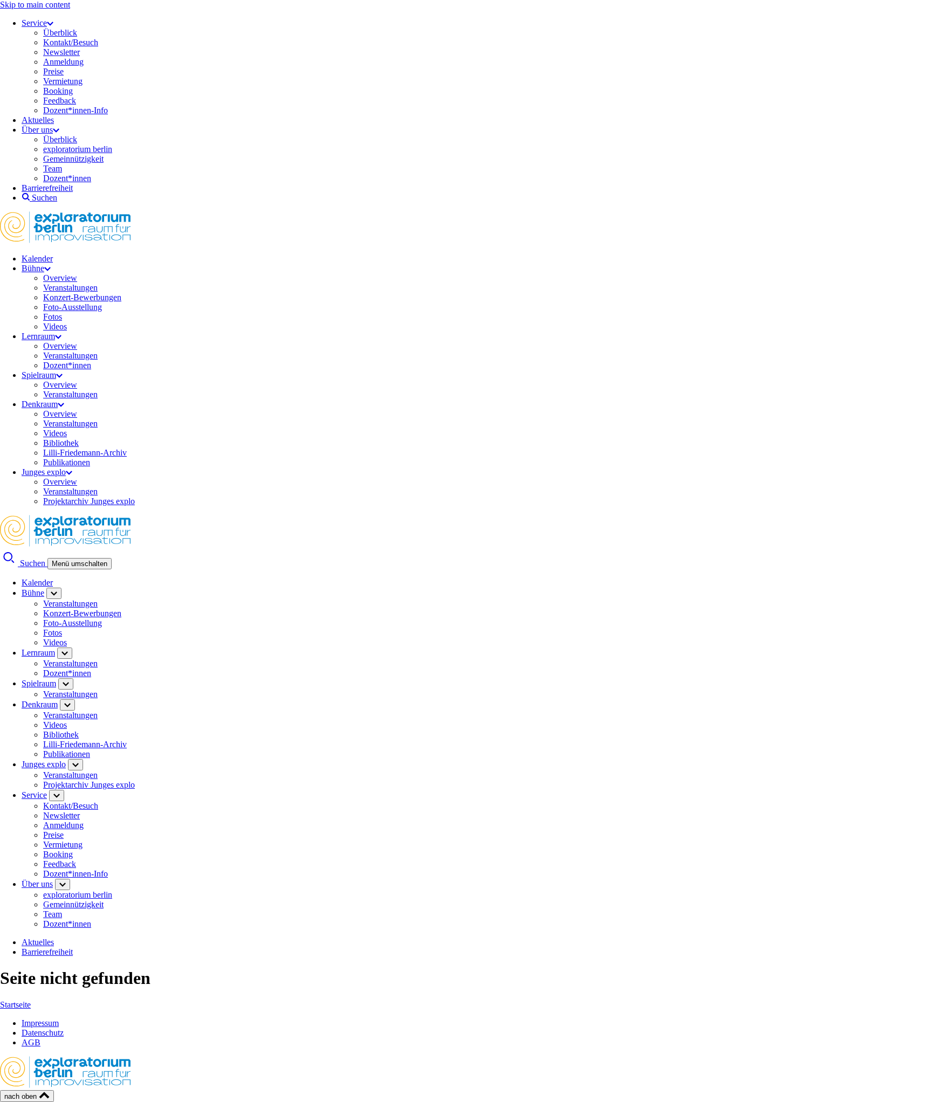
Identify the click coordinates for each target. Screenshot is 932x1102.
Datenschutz (43, 1032)
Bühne (33, 268)
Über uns (37, 129)
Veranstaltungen (70, 287)
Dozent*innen (67, 178)
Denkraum (40, 404)
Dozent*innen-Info (75, 110)
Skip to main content (35, 4)
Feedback (59, 100)
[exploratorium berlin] (65, 240)
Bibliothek (61, 442)
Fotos (52, 316)
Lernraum (38, 336)
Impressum (40, 1023)
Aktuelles (38, 120)
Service (34, 22)
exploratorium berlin (77, 149)
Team (52, 168)
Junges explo (44, 472)
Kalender (37, 258)
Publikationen (66, 462)
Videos (55, 326)
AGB (31, 1042)
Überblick (60, 32)
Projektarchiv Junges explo (89, 501)
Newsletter (61, 52)
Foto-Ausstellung (72, 307)
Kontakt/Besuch (70, 42)
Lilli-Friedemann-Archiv (85, 452)
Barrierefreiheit (47, 187)
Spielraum (39, 375)
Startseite (15, 1004)
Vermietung (63, 81)
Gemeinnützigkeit (73, 158)
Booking (58, 90)
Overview (60, 278)
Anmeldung (63, 61)
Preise (53, 71)
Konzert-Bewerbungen (82, 297)
